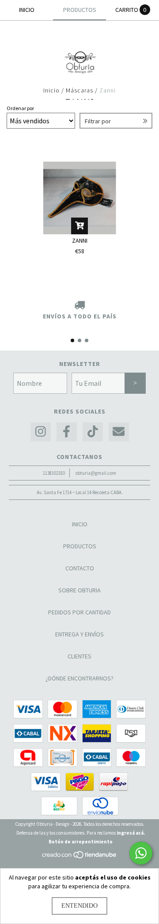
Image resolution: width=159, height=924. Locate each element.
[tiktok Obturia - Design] (93, 431)
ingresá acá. (131, 833)
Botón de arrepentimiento (81, 842)
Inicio (51, 90)
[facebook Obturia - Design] (67, 431)
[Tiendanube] (79, 857)
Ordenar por (20, 108)
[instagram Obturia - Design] (40, 431)
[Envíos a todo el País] (79, 305)
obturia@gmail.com (96, 473)
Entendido (79, 905)
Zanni (79, 240)
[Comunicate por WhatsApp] (140, 853)
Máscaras (80, 90)
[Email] (119, 431)
